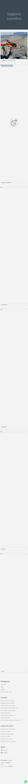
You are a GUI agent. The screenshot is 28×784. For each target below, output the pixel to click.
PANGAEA (3, 427)
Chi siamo (3, 684)
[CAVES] (14, 611)
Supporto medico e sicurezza (8, 741)
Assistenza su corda (6, 731)
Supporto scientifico (7, 33)
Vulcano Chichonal (5, 718)
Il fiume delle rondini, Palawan (8, 710)
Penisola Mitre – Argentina (7, 715)
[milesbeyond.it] (3, 2)
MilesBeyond (14, 775)
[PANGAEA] (14, 366)
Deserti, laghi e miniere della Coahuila (10, 708)
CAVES (3, 671)
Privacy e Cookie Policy (6, 692)
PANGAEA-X (4, 304)
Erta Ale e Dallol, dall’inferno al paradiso (10, 720)
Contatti (3, 689)
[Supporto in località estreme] (14, 45)
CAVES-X (3, 549)
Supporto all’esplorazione (7, 734)
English (10, 760)
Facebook (5, 750)
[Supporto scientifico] (14, 122)
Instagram (5, 752)
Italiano (5, 760)
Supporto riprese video (6, 739)
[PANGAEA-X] (14, 244)
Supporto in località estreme (8, 60)
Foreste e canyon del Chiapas (8, 705)
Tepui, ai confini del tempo (7, 700)
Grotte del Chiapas (5, 713)
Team (2, 687)
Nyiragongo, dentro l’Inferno (7, 703)
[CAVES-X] (14, 489)
